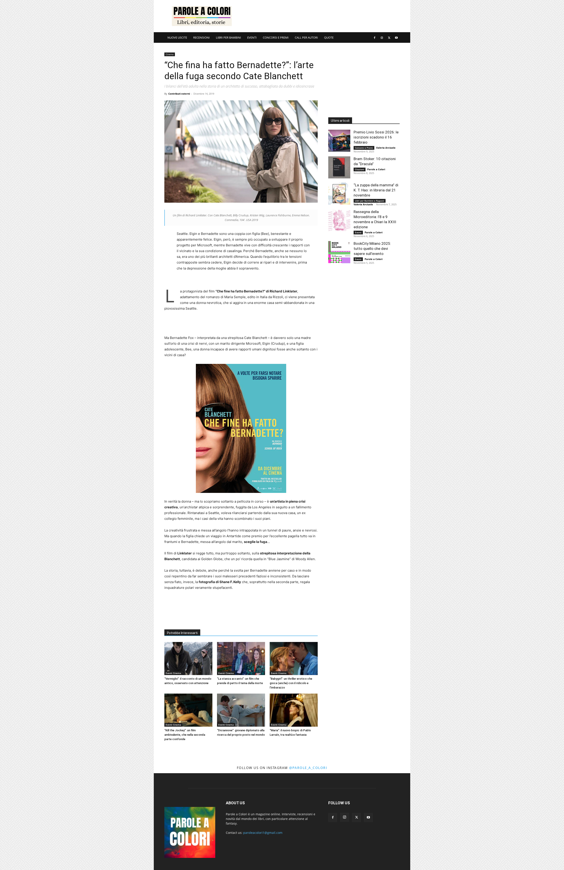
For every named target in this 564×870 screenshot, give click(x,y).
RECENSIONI (201, 37)
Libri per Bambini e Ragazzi (369, 200)
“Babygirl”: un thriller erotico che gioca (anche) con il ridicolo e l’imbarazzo (291, 683)
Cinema (170, 54)
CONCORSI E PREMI (276, 37)
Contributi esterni (179, 93)
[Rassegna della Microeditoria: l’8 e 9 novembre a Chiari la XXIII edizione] (339, 220)
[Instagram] (381, 37)
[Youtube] (396, 37)
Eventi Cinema (173, 673)
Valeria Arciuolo (385, 147)
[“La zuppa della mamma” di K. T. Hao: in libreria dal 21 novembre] (339, 194)
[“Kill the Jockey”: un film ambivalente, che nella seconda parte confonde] (188, 710)
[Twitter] (389, 37)
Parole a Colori (376, 169)
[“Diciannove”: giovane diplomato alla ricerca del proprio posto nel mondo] (241, 710)
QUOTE (329, 37)
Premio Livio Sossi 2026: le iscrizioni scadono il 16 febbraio (376, 137)
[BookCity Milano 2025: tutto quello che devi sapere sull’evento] (339, 252)
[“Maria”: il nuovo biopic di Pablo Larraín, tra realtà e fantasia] (294, 710)
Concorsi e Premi (364, 147)
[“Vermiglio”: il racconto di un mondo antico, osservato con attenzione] (188, 658)
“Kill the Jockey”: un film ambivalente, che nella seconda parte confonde (184, 735)
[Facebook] (374, 37)
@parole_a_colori (308, 767)
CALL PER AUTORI (306, 37)
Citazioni (359, 169)
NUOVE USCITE (177, 37)
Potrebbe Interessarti (182, 633)
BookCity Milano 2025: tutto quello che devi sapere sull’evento (372, 248)
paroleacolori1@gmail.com (262, 833)
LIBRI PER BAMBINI (228, 37)
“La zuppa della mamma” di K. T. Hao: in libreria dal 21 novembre (376, 190)
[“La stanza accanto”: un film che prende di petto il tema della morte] (241, 658)
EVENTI (252, 37)
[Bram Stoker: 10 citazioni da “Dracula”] (339, 167)
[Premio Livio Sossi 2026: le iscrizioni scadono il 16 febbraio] (339, 141)
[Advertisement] (319, 16)
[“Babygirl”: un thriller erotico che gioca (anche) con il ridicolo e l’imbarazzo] (294, 658)
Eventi (358, 232)
